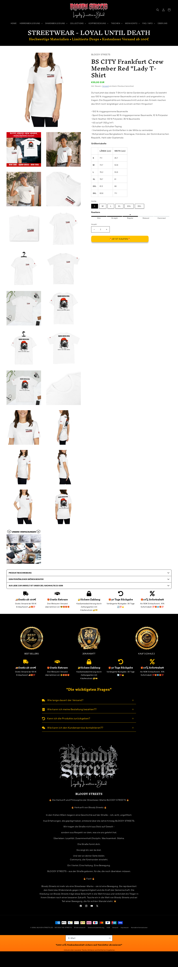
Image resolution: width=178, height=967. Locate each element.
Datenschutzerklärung (96, 927)
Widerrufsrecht (79, 927)
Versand (105, 86)
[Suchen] (158, 10)
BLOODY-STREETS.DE (45, 927)
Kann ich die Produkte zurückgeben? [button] (68, 718)
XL (119, 206)
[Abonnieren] (109, 938)
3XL (139, 206)
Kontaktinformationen (139, 927)
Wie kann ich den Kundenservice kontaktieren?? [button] (75, 727)
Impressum (125, 927)
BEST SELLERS (31, 653)
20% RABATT (88, 653)
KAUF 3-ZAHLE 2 (146, 653)
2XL (129, 206)
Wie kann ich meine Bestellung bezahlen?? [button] (72, 709)
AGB (108, 927)
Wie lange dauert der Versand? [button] (65, 700)
